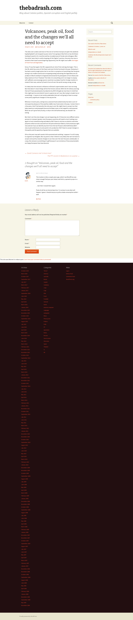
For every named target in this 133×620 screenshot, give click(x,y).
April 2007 (24, 557)
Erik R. (26, 181)
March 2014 (24, 344)
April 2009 (24, 490)
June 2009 (24, 484)
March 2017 (24, 285)
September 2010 (25, 442)
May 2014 (23, 341)
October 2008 (25, 507)
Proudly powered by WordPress (28, 616)
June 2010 (24, 451)
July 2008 (23, 515)
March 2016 (24, 304)
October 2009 (25, 473)
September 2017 (25, 279)
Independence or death (94, 52)
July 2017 (23, 282)
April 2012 (24, 397)
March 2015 (24, 333)
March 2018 (24, 273)
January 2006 (24, 594)
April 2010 (24, 456)
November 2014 (25, 335)
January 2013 (24, 375)
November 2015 (25, 313)
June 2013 (24, 363)
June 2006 (24, 583)
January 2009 (24, 498)
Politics (46, 321)
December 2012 (25, 378)
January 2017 (24, 290)
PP (44, 327)
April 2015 (24, 330)
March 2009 (24, 493)
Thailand (46, 347)
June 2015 (24, 327)
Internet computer (49, 307)
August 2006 (24, 580)
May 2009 (23, 487)
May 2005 (23, 602)
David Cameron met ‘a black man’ (38, 153)
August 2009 (24, 479)
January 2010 (24, 465)
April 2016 (24, 302)
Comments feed (70, 276)
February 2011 (25, 428)
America (46, 273)
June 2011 (24, 420)
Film (45, 293)
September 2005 (25, 600)
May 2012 (23, 394)
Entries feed (69, 273)
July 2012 (23, 389)
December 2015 (25, 310)
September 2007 (25, 543)
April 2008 (24, 524)
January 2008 (24, 532)
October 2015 (25, 316)
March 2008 (24, 527)
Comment (28, 218)
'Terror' (46, 271)
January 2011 (24, 431)
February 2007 (25, 563)
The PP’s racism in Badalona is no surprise (63, 156)
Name (27, 239)
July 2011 (23, 417)
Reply (39, 199)
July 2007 (23, 549)
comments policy (94, 99)
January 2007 (24, 566)
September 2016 (25, 293)
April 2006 (24, 588)
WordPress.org (70, 279)
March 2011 (24, 425)
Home (45, 304)
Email (27, 243)
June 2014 (24, 338)
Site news (46, 341)
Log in (67, 271)
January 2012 (24, 406)
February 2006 (25, 591)
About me (22, 23)
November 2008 (25, 504)
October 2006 (25, 574)
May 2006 (23, 586)
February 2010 (25, 462)
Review (46, 335)
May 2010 (23, 453)
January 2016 (24, 307)
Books (45, 279)
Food (38, 47)
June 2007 (24, 552)
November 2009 (25, 470)
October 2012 (25, 383)
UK (44, 47)
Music (45, 316)
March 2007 (24, 560)
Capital (45, 282)
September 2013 (25, 358)
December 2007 (25, 535)
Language (46, 310)
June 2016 (24, 296)
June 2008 (24, 518)
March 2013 (24, 372)
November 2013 (25, 352)
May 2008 (23, 521)
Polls (45, 324)
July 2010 (23, 448)
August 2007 (24, 546)
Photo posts (47, 318)
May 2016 (23, 299)
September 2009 (25, 476)
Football (46, 299)
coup (45, 288)
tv (44, 349)
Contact (31, 23)
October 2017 (25, 276)
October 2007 (25, 541)
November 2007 (25, 538)
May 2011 (23, 422)
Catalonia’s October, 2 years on (96, 46)
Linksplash (46, 313)
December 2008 (25, 501)
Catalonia (46, 285)
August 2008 (24, 512)
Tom (50, 47)
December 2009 (25, 467)
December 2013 (25, 349)
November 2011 (25, 408)
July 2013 (23, 361)
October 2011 (25, 411)
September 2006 (25, 577)
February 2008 (25, 529)
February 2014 (25, 347)
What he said (91, 49)
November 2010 (25, 437)
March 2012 (24, 400)
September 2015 (25, 318)
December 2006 (25, 569)
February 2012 (25, 403)
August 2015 (24, 321)
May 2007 (23, 555)
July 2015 (23, 324)
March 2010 (24, 459)
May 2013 (23, 366)
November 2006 (25, 571)
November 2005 (25, 597)
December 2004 (25, 605)
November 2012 (25, 380)
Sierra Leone (47, 338)
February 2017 (25, 288)
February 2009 (25, 496)
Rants (41, 47)
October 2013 (25, 355)
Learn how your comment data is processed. (37, 259)
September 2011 (25, 414)
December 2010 (25, 434)
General (46, 302)
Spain (45, 344)
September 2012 (25, 386)
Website (27, 247)
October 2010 (25, 439)
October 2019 (25, 271)
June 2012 (24, 392)
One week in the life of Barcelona (97, 43)
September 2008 (25, 510)
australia (46, 276)
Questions (46, 330)
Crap (45, 290)
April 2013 (24, 369)
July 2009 (23, 482)
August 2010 (24, 445)
